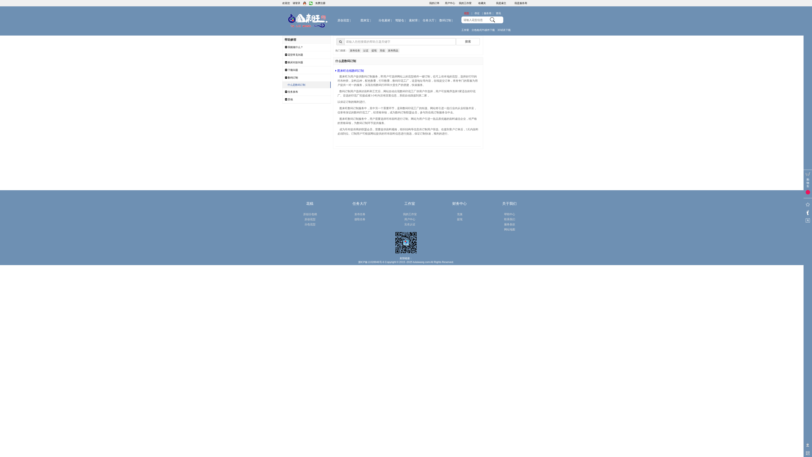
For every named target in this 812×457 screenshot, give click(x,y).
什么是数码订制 (296, 84)
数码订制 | (446, 20)
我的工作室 (465, 3)
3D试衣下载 (504, 30)
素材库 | (414, 20)
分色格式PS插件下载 (483, 30)
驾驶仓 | (400, 20)
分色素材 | (385, 20)
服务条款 (509, 224)
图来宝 (366, 20)
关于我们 (509, 204)
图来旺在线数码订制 (350, 70)
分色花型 (309, 224)
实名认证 (409, 224)
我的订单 (434, 3)
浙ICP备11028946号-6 (371, 262)
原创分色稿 (310, 214)
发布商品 (393, 50)
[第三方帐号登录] (304, 3)
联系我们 (509, 219)
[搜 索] (492, 19)
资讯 (498, 13)
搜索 (468, 41)
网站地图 (509, 229)
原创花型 (344, 20)
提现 (374, 50)
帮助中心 (509, 214)
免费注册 (320, 3)
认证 (365, 50)
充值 (382, 50)
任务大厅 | (429, 20)
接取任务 (359, 219)
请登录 (296, 3)
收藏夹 (482, 3)
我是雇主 (501, 3)
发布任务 (355, 50)
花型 (468, 13)
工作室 (465, 30)
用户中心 (450, 3)
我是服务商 (520, 3)
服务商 (488, 13)
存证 (479, 13)
